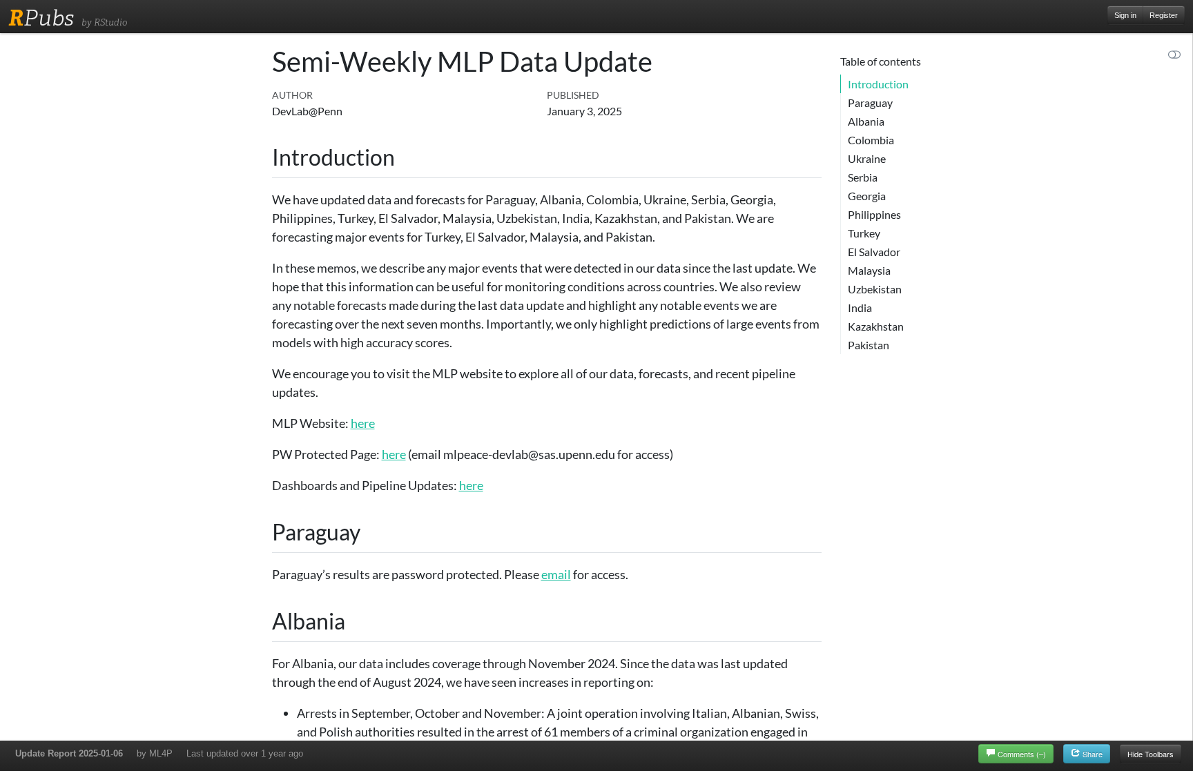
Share (1091, 753)
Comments (1022, 753)
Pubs (41, 17)
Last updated (244, 753)
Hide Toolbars (1150, 753)
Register (1164, 15)
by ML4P (155, 753)
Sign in (1125, 15)
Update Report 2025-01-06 (69, 753)
